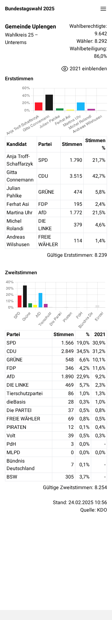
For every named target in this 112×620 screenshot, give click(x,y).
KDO (102, 510)
